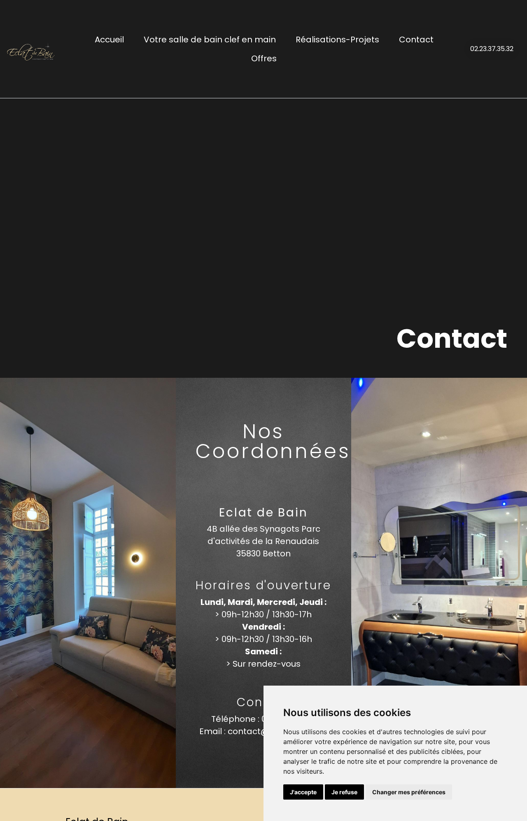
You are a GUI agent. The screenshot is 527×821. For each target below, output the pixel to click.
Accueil (109, 39)
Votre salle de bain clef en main (210, 39)
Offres (264, 58)
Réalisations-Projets (337, 39)
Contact (416, 39)
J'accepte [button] (303, 791)
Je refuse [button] (344, 791)
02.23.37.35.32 (491, 48)
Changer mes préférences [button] (408, 791)
